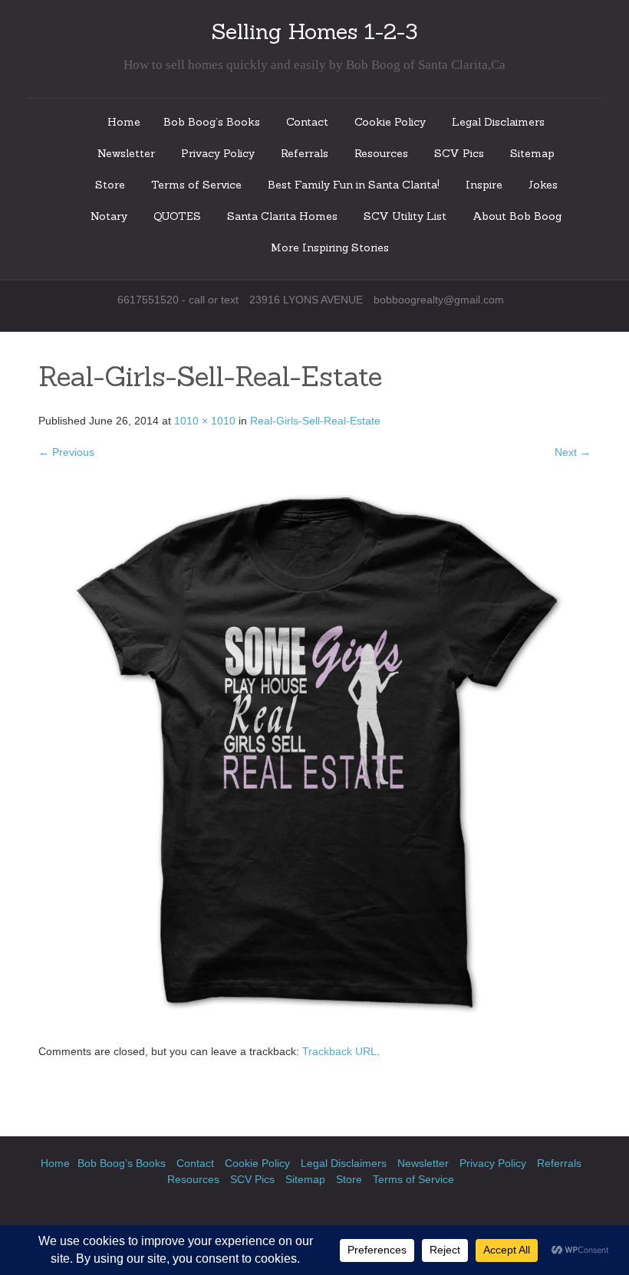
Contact (307, 122)
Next (573, 452)
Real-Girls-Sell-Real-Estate (315, 421)
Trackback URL (339, 1051)
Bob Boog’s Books (211, 122)
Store (110, 185)
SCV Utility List (405, 216)
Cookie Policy (390, 122)
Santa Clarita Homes (282, 216)
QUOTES (177, 216)
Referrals (304, 153)
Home (123, 122)
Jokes (543, 185)
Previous (66, 452)
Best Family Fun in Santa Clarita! (354, 185)
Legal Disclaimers (498, 122)
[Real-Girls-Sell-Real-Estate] (314, 752)
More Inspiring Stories (330, 247)
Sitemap (532, 153)
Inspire (484, 185)
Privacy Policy (218, 153)
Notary (109, 216)
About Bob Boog (517, 216)
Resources (381, 153)
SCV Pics (459, 153)
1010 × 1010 (204, 421)
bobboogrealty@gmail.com (439, 299)
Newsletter (126, 153)
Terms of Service (196, 185)
